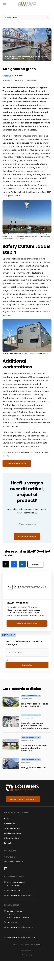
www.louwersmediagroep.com (21, 937)
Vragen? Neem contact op (22, 799)
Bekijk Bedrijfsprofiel (27, 623)
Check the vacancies (17, 463)
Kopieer (35, 564)
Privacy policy (27, 955)
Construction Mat (12, 828)
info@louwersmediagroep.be (20, 927)
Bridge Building (11, 838)
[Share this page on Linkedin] (22, 564)
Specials (7, 76)
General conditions (27, 951)
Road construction (12, 833)
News (6, 819)
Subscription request (13, 862)
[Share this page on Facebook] (14, 564)
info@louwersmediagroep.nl (20, 895)
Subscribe (27, 665)
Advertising (9, 857)
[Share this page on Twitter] (6, 564)
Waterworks (9, 824)
